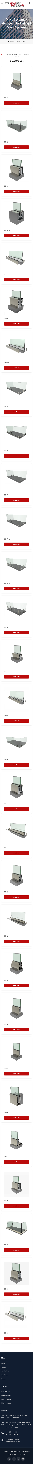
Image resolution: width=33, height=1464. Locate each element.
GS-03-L (6, 274)
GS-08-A (7, 583)
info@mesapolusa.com (13, 1439)
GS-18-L (6, 1245)
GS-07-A (7, 539)
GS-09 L (6, 716)
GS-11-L (6, 848)
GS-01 (6, 98)
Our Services (5, 1371)
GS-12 (6, 892)
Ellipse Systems (6, 1403)
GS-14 (6, 1024)
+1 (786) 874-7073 (12, 1435)
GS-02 (6, 142)
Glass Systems (5, 1391)
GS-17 (6, 1157)
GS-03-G (7, 230)
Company (4, 1367)
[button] (29, 70)
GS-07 (6, 495)
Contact (3, 1379)
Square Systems (6, 1395)
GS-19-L (6, 1333)
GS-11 (6, 804)
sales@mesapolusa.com (13, 1442)
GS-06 (6, 451)
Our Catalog (4, 1375)
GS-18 (6, 1201)
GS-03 (6, 186)
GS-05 (6, 407)
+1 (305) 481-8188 (11, 1432)
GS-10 (6, 760)
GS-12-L (6, 936)
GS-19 (6, 1289)
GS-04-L (6, 363)
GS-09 (6, 671)
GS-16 (6, 1112)
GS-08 (6, 627)
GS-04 (6, 318)
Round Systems (6, 1399)
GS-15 (6, 1068)
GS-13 (6, 980)
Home (12, 41)
